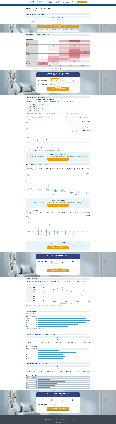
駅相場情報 (12, 4)
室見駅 (50, 113)
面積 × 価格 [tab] (36, 38)
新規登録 (61, 417)
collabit (59, 422)
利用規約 (58, 419)
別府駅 (43, 113)
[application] (58, 185)
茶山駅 (58, 113)
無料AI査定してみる (82, 1)
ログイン (55, 417)
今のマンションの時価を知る (58, 159)
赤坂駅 (67, 113)
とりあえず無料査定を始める (58, 88)
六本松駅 (46, 113)
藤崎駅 (36, 113)
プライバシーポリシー (66, 419)
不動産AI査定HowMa (5, 4)
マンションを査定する (58, 26)
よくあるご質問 (43, 419)
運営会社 (74, 419)
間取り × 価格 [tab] (29, 38)
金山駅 (64, 113)
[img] (58, 133)
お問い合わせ (51, 419)
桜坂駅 (61, 113)
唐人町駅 (39, 113)
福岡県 (17, 4)
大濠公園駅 (54, 113)
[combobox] (64, 84)
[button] (67, 1)
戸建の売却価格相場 (31, 11)
